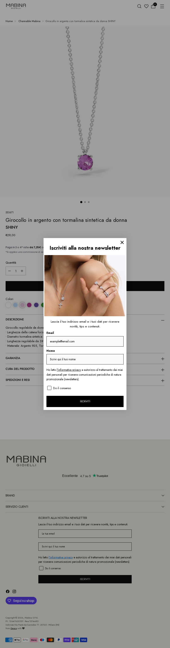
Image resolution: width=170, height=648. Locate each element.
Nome (50, 351)
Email (50, 333)
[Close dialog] (122, 242)
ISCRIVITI (85, 401)
